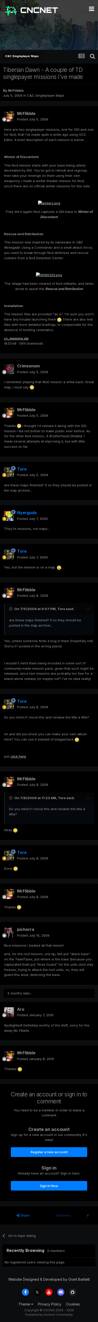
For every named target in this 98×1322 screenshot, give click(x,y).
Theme (24, 1304)
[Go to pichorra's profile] (9, 933)
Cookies (73, 1304)
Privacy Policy (49, 1304)
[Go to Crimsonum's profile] (9, 369)
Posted (32, 119)
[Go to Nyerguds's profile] (9, 516)
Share (24, 1215)
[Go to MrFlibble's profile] (9, 116)
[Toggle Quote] (11, 609)
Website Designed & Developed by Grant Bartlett (49, 1279)
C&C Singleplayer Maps (45, 95)
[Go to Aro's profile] (9, 1012)
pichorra (25, 929)
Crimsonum (28, 365)
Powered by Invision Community (49, 1314)
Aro (20, 1009)
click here (18, 756)
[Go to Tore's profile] (9, 472)
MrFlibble (16, 90)
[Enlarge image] (49, 203)
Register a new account (49, 1152)
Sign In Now (49, 1186)
